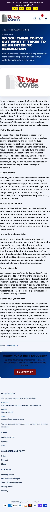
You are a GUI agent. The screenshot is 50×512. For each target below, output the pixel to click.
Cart (3, 445)
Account (4, 441)
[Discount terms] (31, 5)
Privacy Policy (7, 486)
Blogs (3, 464)
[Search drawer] (35, 18)
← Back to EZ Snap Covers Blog (15, 30)
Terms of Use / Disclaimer (11, 483)
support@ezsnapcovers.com (12, 419)
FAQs (3, 456)
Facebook (11, 345)
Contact (4, 460)
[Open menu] (46, 18)
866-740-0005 (7, 412)
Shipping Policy (7, 474)
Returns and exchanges (10, 478)
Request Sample (8, 437)
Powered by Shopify (33, 502)
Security (4, 491)
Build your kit (25, 372)
